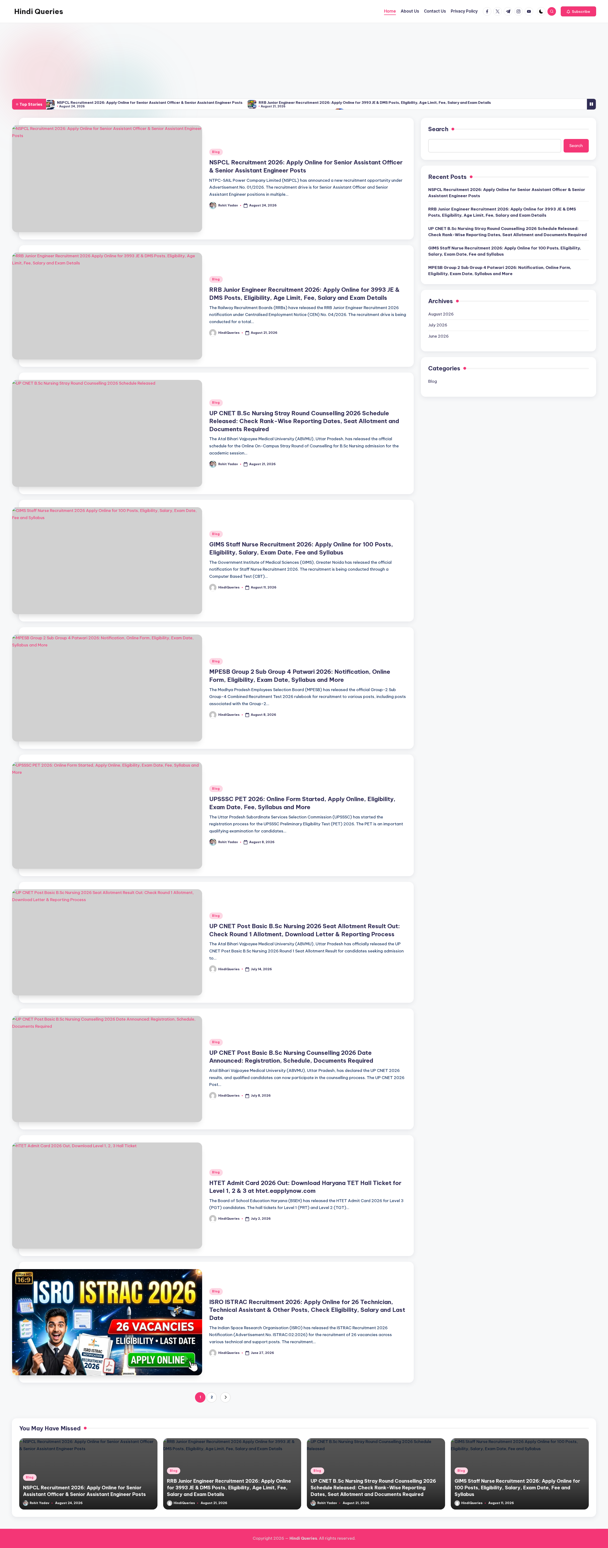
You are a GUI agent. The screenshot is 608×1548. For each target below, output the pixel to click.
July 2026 (437, 325)
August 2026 (441, 314)
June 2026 (438, 336)
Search (438, 129)
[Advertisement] (304, 58)
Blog (216, 152)
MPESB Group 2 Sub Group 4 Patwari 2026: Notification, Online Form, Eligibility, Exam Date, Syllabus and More (499, 271)
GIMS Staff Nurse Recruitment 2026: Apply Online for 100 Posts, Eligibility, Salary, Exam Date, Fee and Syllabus (504, 251)
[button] (578, 11)
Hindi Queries (38, 11)
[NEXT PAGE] (225, 1397)
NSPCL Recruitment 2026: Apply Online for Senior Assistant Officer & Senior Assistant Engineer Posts (149, 102)
